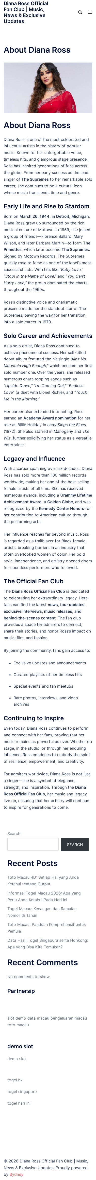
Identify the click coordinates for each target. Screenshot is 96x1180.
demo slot (16, 1058)
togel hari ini (19, 1103)
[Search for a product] (80, 12)
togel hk (15, 1079)
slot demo (16, 1018)
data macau (38, 1018)
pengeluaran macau (68, 1018)
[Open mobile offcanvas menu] (90, 12)
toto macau (18, 1024)
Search (13, 833)
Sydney (16, 1174)
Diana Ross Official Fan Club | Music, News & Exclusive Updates (26, 12)
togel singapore (22, 1091)
